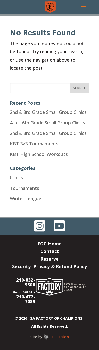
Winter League (25, 198)
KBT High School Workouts (39, 154)
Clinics (16, 177)
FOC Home (50, 244)
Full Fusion (59, 336)
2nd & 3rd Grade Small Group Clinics (48, 112)
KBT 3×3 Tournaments (34, 144)
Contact (49, 251)
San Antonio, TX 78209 (75, 288)
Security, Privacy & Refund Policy (49, 267)
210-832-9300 (25, 282)
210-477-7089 (25, 299)
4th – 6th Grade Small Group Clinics (47, 123)
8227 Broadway (74, 284)
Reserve (49, 259)
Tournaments (24, 188)
